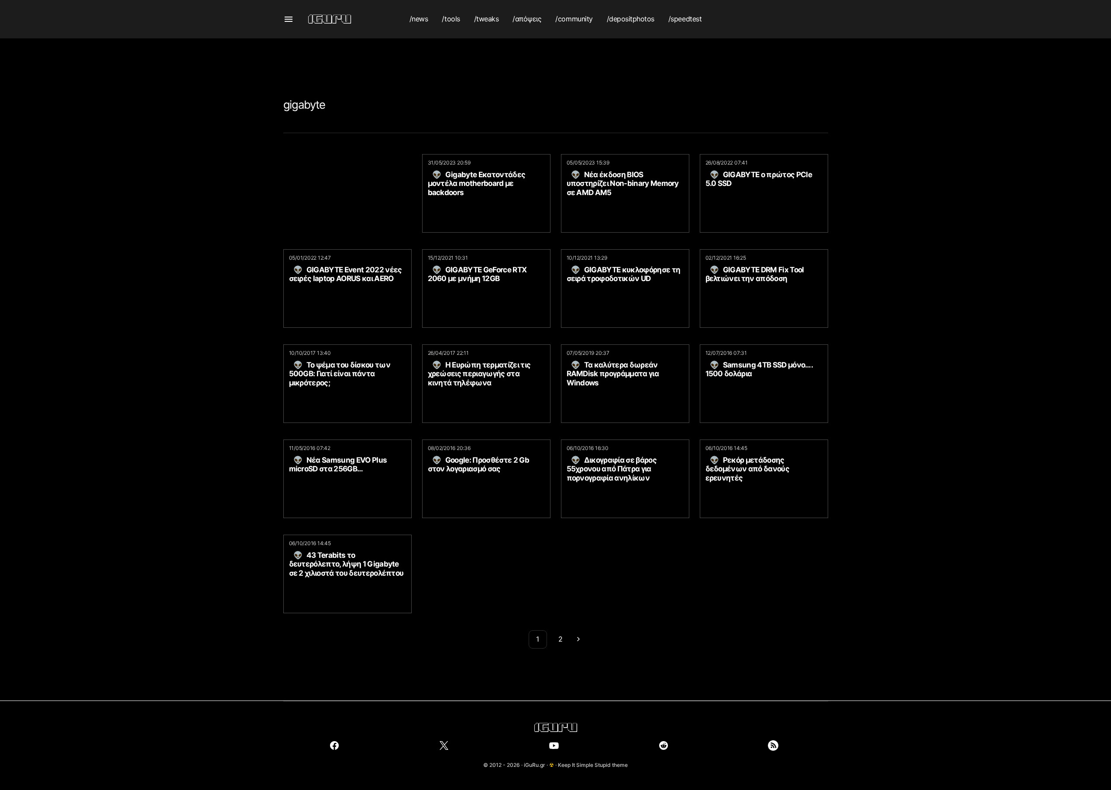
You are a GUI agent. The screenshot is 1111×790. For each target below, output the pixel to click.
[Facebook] (334, 745)
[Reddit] (663, 745)
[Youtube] (554, 745)
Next (578, 639)
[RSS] (773, 745)
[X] (444, 745)
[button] (288, 19)
